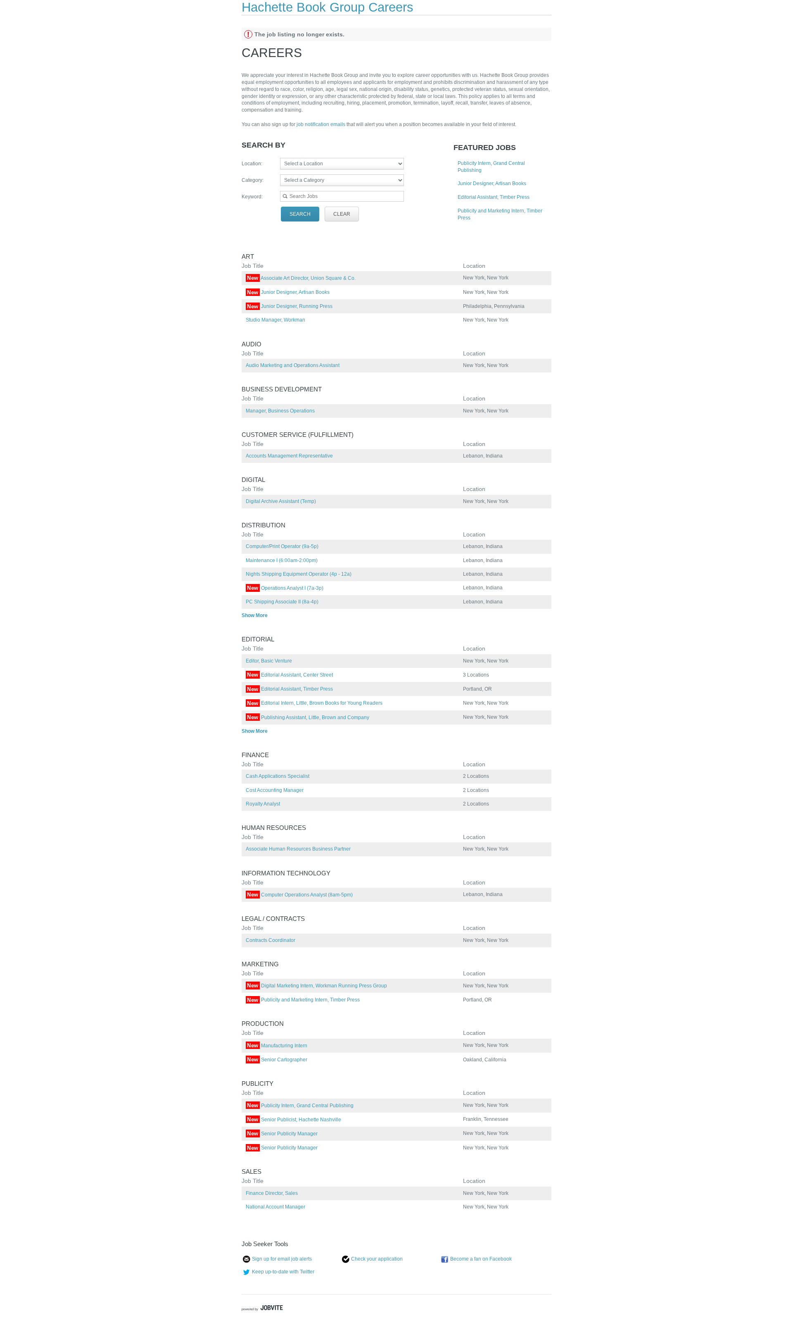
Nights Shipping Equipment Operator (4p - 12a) (298, 574)
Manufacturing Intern (277, 1046)
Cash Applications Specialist (277, 776)
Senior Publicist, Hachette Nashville (294, 1120)
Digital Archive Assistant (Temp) (281, 501)
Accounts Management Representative (289, 456)
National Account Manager (275, 1207)
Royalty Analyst (263, 804)
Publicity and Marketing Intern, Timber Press (303, 1000)
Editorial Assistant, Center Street (290, 675)
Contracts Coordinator (270, 940)
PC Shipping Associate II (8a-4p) (282, 602)
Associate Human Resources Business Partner (298, 849)
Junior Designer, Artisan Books (492, 183)
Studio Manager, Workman (275, 320)
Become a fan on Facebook (481, 1259)
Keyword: (252, 197)
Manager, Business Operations (280, 411)
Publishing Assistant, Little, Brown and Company (308, 717)
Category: (253, 180)
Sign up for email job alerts (282, 1259)
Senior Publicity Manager (282, 1134)
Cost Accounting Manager (275, 790)
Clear (341, 214)
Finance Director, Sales (272, 1193)
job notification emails (322, 124)
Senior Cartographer (277, 1060)
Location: (252, 164)
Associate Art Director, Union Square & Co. (301, 278)
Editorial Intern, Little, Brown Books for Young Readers (314, 703)
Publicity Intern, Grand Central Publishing (300, 1105)
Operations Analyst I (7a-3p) (285, 588)
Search (300, 214)
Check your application (377, 1259)
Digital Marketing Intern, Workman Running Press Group (317, 986)
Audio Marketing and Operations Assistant (293, 365)
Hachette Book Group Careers (327, 7)
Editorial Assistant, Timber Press (493, 197)
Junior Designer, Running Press (289, 306)
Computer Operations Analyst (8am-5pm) (300, 895)
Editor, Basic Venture (269, 661)
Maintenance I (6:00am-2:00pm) (282, 560)
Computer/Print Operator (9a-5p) (282, 546)
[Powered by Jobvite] (262, 1309)
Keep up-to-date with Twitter (283, 1272)
